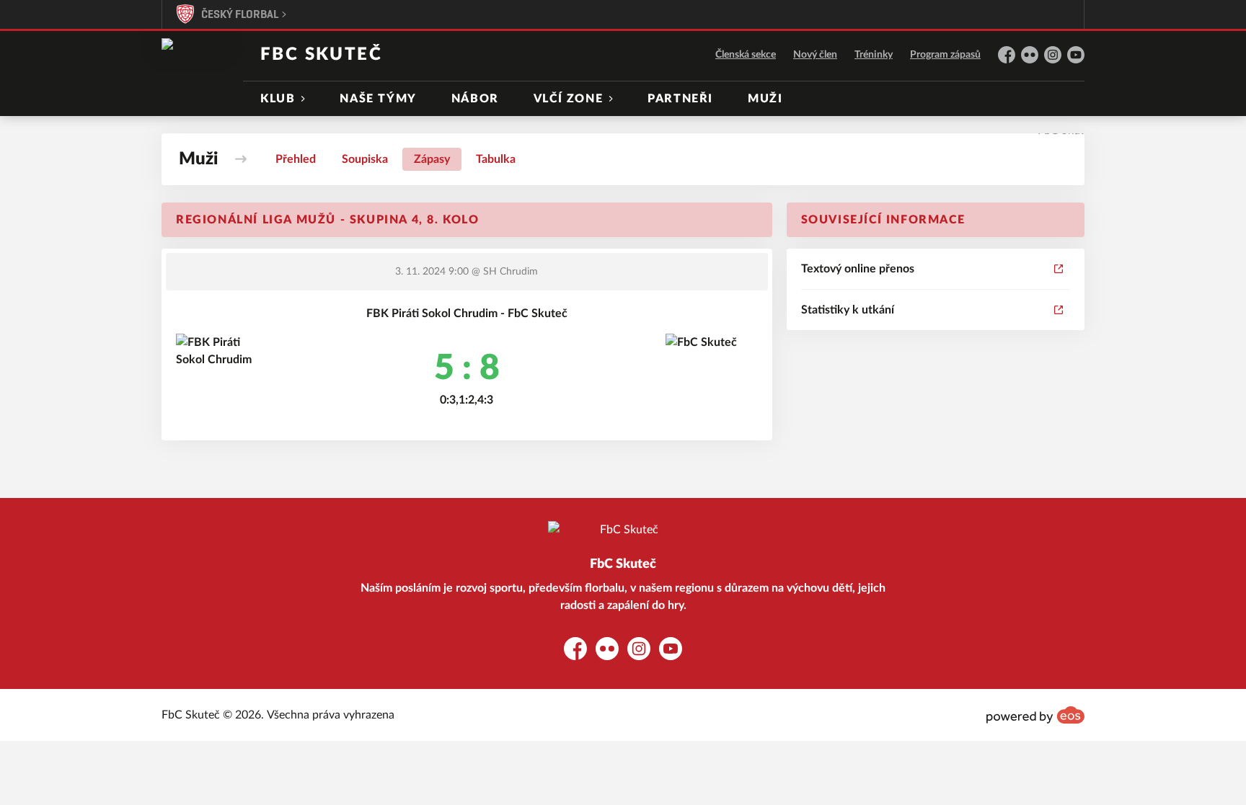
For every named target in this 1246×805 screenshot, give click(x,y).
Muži (765, 98)
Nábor (475, 98)
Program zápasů (945, 55)
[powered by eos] (1035, 715)
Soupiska (365, 159)
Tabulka (496, 159)
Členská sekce (745, 55)
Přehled (295, 159)
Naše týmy (378, 98)
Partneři (680, 98)
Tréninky (873, 55)
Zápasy (432, 159)
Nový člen (815, 55)
